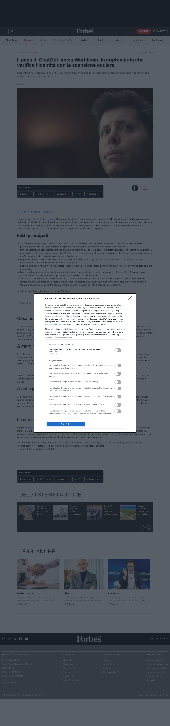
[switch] (117, 350)
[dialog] (85, 363)
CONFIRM (66, 424)
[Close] (130, 298)
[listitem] (85, 344)
